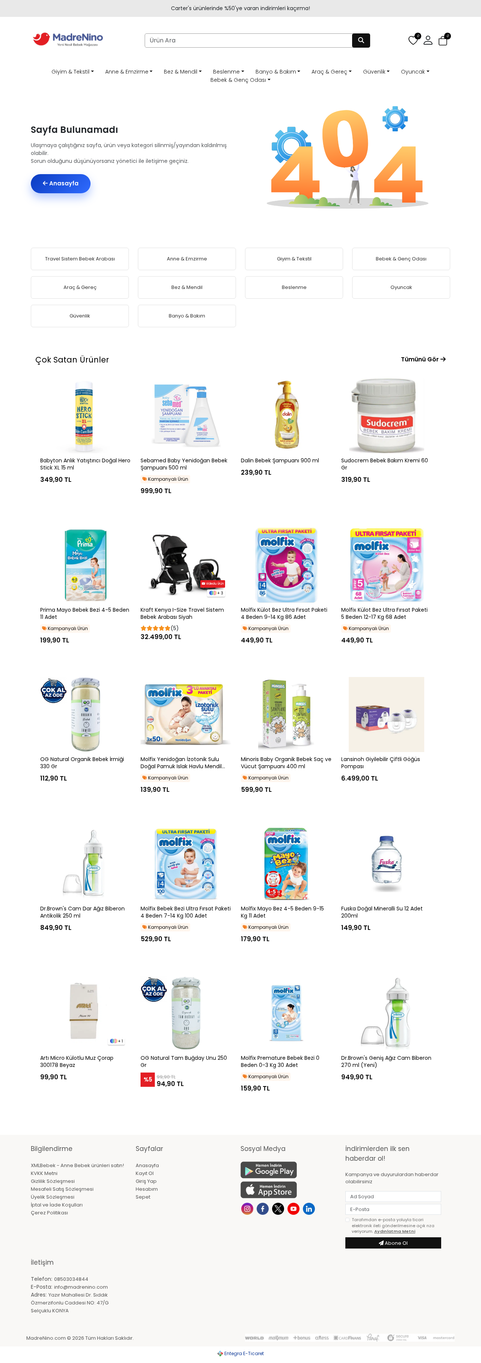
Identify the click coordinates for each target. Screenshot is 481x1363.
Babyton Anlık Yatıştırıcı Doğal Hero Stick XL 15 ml (85, 464)
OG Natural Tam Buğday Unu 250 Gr (184, 1062)
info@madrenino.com (81, 1287)
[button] (443, 40)
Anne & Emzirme (126, 71)
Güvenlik (374, 71)
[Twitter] (279, 1208)
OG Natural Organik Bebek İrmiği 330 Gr (82, 763)
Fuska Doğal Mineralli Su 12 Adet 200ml (382, 912)
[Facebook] (263, 1208)
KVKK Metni (44, 1173)
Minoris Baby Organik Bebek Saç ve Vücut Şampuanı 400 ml (286, 763)
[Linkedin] (310, 1208)
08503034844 (71, 1279)
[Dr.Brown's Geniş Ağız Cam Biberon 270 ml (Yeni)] (386, 1013)
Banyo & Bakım (276, 71)
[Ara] (361, 40)
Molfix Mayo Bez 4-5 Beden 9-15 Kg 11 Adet (282, 912)
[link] (240, 8)
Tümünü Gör (420, 359)
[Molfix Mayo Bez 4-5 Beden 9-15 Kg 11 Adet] (286, 863)
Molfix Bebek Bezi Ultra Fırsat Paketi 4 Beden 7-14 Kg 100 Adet (186, 912)
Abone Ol (396, 1243)
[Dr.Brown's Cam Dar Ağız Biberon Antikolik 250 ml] (85, 863)
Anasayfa (63, 183)
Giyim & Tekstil (70, 71)
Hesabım (147, 1189)
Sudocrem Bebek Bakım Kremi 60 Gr (384, 464)
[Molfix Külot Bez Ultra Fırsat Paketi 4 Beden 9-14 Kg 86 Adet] (286, 565)
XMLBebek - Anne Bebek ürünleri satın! (77, 1165)
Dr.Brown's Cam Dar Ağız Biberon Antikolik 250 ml (82, 912)
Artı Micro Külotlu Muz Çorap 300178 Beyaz (76, 1062)
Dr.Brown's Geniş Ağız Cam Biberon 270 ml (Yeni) (386, 1062)
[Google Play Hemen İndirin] (288, 1169)
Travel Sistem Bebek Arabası (80, 258)
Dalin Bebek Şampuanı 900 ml (280, 460)
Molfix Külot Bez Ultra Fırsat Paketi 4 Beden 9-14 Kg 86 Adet (284, 613)
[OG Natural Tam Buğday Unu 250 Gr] (186, 1013)
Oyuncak (413, 71)
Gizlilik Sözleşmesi (53, 1181)
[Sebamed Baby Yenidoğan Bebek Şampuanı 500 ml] (186, 415)
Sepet (143, 1197)
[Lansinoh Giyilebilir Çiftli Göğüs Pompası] (386, 714)
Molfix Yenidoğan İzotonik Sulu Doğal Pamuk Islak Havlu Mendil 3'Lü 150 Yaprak (181, 763)
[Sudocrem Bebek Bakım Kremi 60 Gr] (386, 415)
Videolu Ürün (214, 584)
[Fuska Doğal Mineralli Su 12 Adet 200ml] (386, 863)
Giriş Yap (146, 1181)
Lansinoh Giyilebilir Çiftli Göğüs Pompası (380, 763)
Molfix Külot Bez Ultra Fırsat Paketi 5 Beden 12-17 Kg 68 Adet (384, 613)
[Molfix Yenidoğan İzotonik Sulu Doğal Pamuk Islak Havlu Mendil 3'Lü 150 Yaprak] (186, 714)
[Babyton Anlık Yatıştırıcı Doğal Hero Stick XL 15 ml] (85, 415)
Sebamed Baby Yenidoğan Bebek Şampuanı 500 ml (184, 464)
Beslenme (226, 71)
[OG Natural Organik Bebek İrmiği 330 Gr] (85, 714)
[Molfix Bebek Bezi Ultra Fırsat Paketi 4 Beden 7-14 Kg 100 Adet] (186, 863)
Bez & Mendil (180, 71)
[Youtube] (294, 1208)
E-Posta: (41, 1287)
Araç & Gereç (329, 71)
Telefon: (41, 1279)
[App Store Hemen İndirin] (288, 1189)
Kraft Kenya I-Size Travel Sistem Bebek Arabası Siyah (182, 613)
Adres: (39, 1294)
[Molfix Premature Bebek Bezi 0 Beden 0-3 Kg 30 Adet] (286, 1013)
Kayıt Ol (145, 1173)
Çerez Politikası (49, 1212)
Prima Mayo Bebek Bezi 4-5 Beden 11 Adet (84, 613)
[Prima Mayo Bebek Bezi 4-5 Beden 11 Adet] (85, 565)
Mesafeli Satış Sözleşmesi (62, 1189)
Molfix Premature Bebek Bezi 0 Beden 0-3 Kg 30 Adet (280, 1062)
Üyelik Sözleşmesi (52, 1197)
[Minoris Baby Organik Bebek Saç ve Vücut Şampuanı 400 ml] (286, 714)
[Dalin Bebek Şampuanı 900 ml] (286, 415)
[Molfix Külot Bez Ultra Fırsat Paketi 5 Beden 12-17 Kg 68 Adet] (386, 565)
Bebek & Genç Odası (238, 80)
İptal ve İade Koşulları (57, 1204)
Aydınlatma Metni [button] (394, 1231)
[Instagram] (248, 1208)
